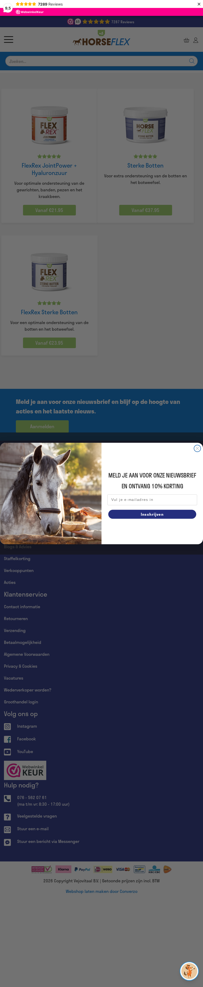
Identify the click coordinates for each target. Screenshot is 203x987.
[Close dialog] (197, 448)
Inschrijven (152, 514)
